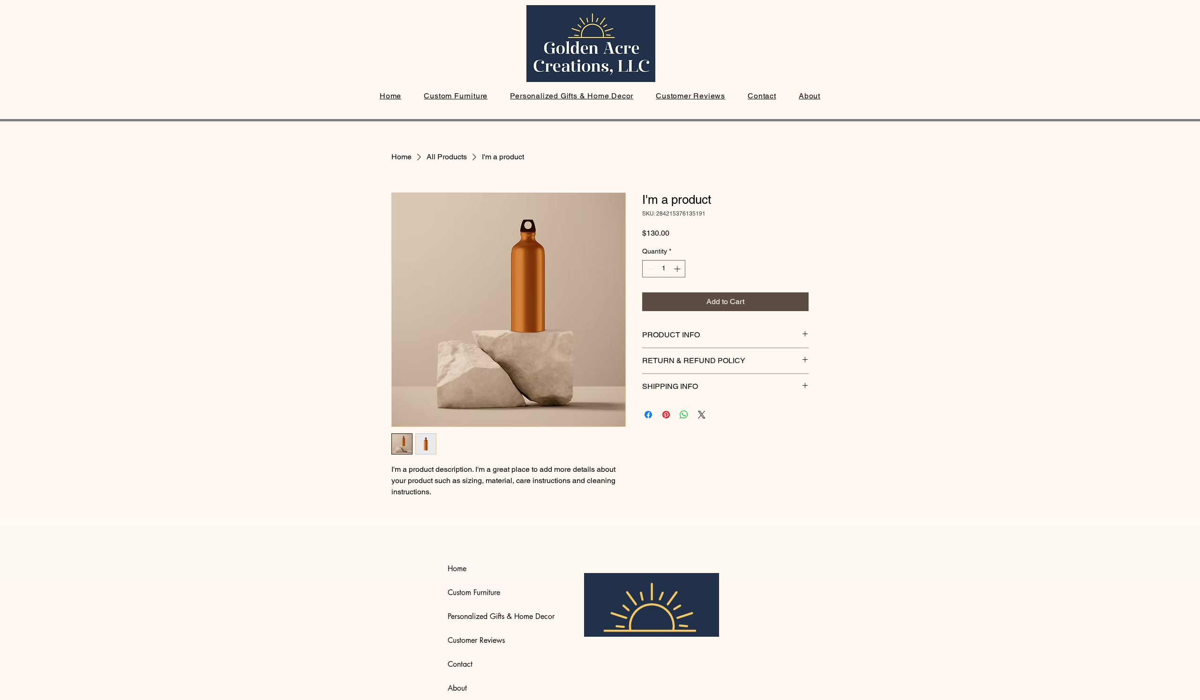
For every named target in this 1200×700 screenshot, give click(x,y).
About (457, 688)
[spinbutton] (663, 269)
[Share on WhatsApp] (684, 414)
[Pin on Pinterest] (666, 414)
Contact (460, 664)
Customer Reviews (476, 640)
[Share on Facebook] (648, 414)
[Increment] (678, 269)
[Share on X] (701, 414)
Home (457, 568)
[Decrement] (649, 269)
